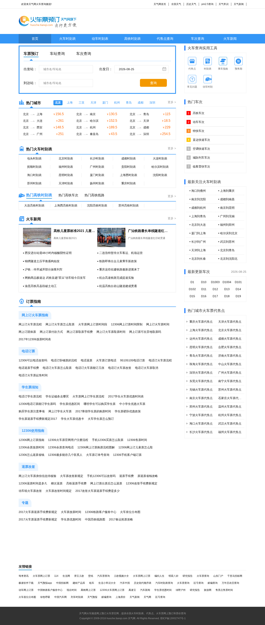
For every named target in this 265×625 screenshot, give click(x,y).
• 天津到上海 (197, 250)
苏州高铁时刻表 (128, 205)
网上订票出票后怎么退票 (106, 483)
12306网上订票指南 (31, 440)
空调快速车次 (199, 148)
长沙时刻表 (97, 158)
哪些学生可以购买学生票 (100, 403)
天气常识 (224, 4)
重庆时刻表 (128, 183)
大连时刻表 (160, 158)
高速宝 (132, 590)
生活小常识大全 (107, 583)
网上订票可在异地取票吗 (145, 331)
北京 (58, 102)
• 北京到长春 (197, 258)
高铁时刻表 (132, 38)
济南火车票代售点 (229, 355)
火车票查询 (203, 575)
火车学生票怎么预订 (101, 418)
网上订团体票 (27, 331)
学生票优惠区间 (70, 403)
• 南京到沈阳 (197, 199)
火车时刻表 (67, 38)
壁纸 (90, 575)
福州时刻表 (66, 166)
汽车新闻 (145, 590)
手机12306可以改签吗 (101, 476)
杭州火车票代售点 (229, 415)
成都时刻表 (128, 158)
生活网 (66, 575)
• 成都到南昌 (226, 199)
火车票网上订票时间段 (92, 324)
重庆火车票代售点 (201, 321)
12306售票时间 (137, 440)
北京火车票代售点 (229, 330)
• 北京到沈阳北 (227, 258)
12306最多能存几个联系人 (65, 454)
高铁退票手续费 (76, 483)
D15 (192, 296)
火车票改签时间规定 (59, 490)
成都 (140, 102)
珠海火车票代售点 (201, 364)
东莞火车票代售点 (201, 381)
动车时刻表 (100, 38)
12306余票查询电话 (61, 447)
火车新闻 (230, 38)
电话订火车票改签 (119, 367)
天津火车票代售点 (229, 321)
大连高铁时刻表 (34, 205)
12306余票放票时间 (31, 447)
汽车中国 (125, 583)
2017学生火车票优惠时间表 (126, 396)
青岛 (129, 102)
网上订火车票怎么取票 (60, 324)
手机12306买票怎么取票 (107, 440)
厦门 (105, 102)
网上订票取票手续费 (80, 331)
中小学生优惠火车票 (132, 403)
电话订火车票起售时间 (33, 375)
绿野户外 (181, 590)
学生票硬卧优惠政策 (128, 411)
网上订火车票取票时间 (110, 331)
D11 (203, 289)
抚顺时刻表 (34, 166)
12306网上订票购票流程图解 (96, 447)
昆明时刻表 (66, 175)
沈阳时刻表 (160, 175)
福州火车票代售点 (229, 432)
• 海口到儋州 (197, 190)
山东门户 (218, 575)
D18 (227, 296)
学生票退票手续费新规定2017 (38, 418)
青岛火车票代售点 (201, 355)
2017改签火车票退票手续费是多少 (97, 490)
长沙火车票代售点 (201, 432)
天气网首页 (160, 4)
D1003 (215, 282)
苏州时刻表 (34, 183)
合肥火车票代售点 (229, 347)
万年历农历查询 (230, 583)
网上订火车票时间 (157, 324)
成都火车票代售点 (229, 338)
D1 (192, 282)
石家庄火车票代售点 (231, 398)
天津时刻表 (66, 183)
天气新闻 (239, 4)
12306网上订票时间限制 (126, 324)
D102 (192, 289)
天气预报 (92, 597)
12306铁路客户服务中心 (100, 512)
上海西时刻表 (128, 175)
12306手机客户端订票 (127, 454)
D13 (227, 289)
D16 (203, 296)
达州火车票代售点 (201, 338)
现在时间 (72, 590)
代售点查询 (165, 38)
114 (56, 575)
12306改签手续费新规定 (141, 483)
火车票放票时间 (71, 512)
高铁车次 (196, 113)
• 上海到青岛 (197, 216)
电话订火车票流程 (160, 360)
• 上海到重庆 (226, 190)
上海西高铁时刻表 (65, 205)
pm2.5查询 (207, 4)
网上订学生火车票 (60, 411)
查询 (153, 83)
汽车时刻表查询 (164, 583)
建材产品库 (79, 583)
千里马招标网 (234, 575)
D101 (238, 282)
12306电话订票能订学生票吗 (37, 403)
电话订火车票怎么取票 (57, 367)
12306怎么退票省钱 (31, 454)
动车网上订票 (26, 590)
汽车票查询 (103, 575)
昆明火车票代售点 (201, 347)
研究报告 (188, 575)
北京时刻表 (66, 158)
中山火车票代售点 (229, 364)
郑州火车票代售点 (201, 406)
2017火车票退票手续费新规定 (38, 512)
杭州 (117, 102)
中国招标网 (62, 583)
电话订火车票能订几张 (89, 367)
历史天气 (191, 4)
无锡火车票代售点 (201, 389)
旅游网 (207, 590)
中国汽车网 (60, 597)
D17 (215, 296)
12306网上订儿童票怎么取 (135, 447)
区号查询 (199, 583)
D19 (238, 296)
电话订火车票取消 (146, 367)
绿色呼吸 (45, 597)
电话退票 (86, 360)
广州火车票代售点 (229, 372)
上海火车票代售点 (201, 330)
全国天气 (176, 4)
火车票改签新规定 (71, 476)
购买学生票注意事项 (32, 411)
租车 (91, 583)
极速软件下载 (26, 583)
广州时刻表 (97, 166)
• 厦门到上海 (197, 233)
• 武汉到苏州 (226, 241)
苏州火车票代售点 (229, 389)
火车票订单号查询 (97, 454)
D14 (238, 289)
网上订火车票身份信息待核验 (37, 476)
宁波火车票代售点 (201, 415)
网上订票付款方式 (51, 331)
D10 (203, 282)
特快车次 (196, 131)
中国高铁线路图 (95, 519)
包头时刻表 (34, 158)
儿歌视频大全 (121, 575)
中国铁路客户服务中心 (50, 590)
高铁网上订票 (88, 590)
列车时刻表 (77, 597)
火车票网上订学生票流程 (88, 396)
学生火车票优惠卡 (72, 418)
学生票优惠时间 (71, 519)
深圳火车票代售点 (201, 372)
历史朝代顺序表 (142, 583)
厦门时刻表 (97, 175)
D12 (215, 289)
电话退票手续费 (29, 367)
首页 (35, 38)
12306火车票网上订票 (112, 590)
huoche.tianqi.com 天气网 (121, 618)
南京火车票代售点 (201, 398)
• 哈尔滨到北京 (227, 233)
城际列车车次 (199, 157)
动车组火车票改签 (30, 490)
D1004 (227, 282)
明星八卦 (173, 575)
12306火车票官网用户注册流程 (68, 440)
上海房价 (120, 597)
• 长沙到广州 (197, 241)
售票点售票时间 (224, 590)
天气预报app (45, 583)
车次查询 (197, 38)
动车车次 (196, 122)
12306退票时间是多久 (33, 483)
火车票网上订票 (41, 575)
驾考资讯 (24, 575)
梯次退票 (57, 483)
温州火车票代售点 (229, 406)
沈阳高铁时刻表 (97, 205)
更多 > (172, 102)
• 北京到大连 (197, 224)
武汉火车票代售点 (229, 423)
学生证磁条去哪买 (57, 396)
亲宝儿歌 (79, 575)
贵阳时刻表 (128, 166)
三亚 (81, 102)
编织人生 (159, 575)
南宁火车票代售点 (229, 381)
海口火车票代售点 (201, 423)
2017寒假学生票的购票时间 (93, 411)
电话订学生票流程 (30, 396)
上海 (70, 102)
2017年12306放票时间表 (35, 339)
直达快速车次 (199, 139)
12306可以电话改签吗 (33, 360)
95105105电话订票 (132, 360)
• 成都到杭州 (197, 207)
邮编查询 (213, 583)
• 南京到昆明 (226, 207)
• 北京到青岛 (226, 250)
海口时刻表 (34, 175)
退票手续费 (126, 476)
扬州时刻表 (97, 183)
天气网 (147, 597)
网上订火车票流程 (30, 324)
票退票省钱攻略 (147, 476)
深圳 (152, 102)
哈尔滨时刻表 (160, 166)
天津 (93, 102)
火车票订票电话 (106, 360)
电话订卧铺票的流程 (64, 360)
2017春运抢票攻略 (121, 519)
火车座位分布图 (130, 512)
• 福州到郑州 (226, 224)
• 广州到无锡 (226, 216)
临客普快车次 (199, 166)
